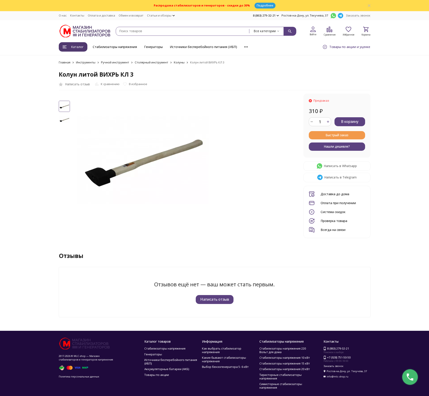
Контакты (77, 15)
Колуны (179, 62)
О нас (63, 15)
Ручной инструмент (115, 62)
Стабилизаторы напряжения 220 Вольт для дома (282, 350)
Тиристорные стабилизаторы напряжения (280, 376)
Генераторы (153, 47)
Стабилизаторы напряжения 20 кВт (284, 369)
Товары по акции (156, 375)
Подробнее (265, 5)
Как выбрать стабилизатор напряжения (221, 350)
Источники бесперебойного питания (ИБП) (203, 47)
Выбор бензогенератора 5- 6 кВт (225, 367)
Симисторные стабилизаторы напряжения (280, 386)
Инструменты (85, 62)
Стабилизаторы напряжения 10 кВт (284, 358)
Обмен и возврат (131, 15)
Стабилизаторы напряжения (115, 47)
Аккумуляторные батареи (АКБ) (166, 369)
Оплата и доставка (101, 15)
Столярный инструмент (151, 62)
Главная (64, 62)
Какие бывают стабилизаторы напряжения (224, 359)
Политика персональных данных (79, 376)
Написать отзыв (214, 299)
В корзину (349, 121)
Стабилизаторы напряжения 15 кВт (284, 363)
